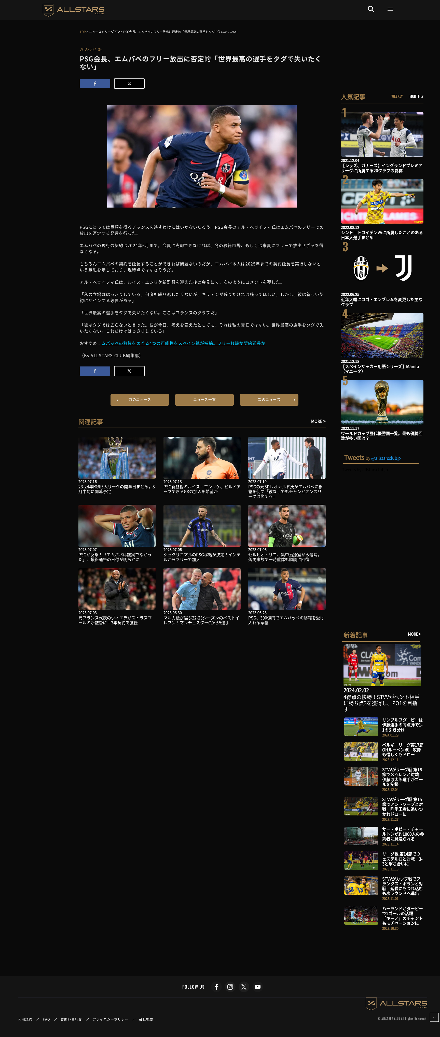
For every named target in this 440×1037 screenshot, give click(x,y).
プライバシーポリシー (111, 1019)
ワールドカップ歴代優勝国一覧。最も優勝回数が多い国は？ (381, 435)
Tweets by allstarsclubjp (365, 469)
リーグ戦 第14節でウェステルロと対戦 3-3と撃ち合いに (402, 858)
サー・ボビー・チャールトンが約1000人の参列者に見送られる (403, 834)
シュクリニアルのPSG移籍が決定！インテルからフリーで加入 (202, 556)
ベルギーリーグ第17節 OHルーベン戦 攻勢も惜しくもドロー (402, 749)
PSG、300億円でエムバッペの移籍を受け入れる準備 (286, 620)
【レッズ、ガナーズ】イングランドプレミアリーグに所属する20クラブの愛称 (381, 167)
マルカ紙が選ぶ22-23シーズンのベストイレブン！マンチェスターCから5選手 (201, 620)
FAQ (46, 1019)
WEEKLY (397, 96)
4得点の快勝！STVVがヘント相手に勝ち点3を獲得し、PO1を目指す (381, 703)
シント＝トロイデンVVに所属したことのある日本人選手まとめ (382, 234)
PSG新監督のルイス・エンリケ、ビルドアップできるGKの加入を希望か (202, 488)
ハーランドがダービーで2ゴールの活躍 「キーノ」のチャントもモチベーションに (402, 915)
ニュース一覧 (204, 399)
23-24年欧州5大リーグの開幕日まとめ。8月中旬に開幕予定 (116, 488)
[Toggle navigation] (390, 9)
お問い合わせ (71, 1019)
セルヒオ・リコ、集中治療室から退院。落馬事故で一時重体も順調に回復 (285, 556)
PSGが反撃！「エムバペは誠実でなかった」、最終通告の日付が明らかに (115, 556)
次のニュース (269, 399)
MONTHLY (416, 96)
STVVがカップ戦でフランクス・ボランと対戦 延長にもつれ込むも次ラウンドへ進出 (402, 886)
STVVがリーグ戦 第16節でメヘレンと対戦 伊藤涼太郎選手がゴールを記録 (402, 776)
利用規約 (25, 1019)
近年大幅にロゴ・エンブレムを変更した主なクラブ (381, 301)
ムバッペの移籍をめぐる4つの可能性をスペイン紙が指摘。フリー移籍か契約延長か (184, 343)
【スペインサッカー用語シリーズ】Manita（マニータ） (380, 368)
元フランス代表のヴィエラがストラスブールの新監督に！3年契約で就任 (115, 620)
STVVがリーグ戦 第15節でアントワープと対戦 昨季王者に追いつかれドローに (402, 806)
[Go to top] (434, 1017)
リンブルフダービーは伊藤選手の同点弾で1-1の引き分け (402, 724)
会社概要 (146, 1019)
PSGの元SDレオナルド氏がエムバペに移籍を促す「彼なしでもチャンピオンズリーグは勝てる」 (285, 491)
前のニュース (140, 399)
